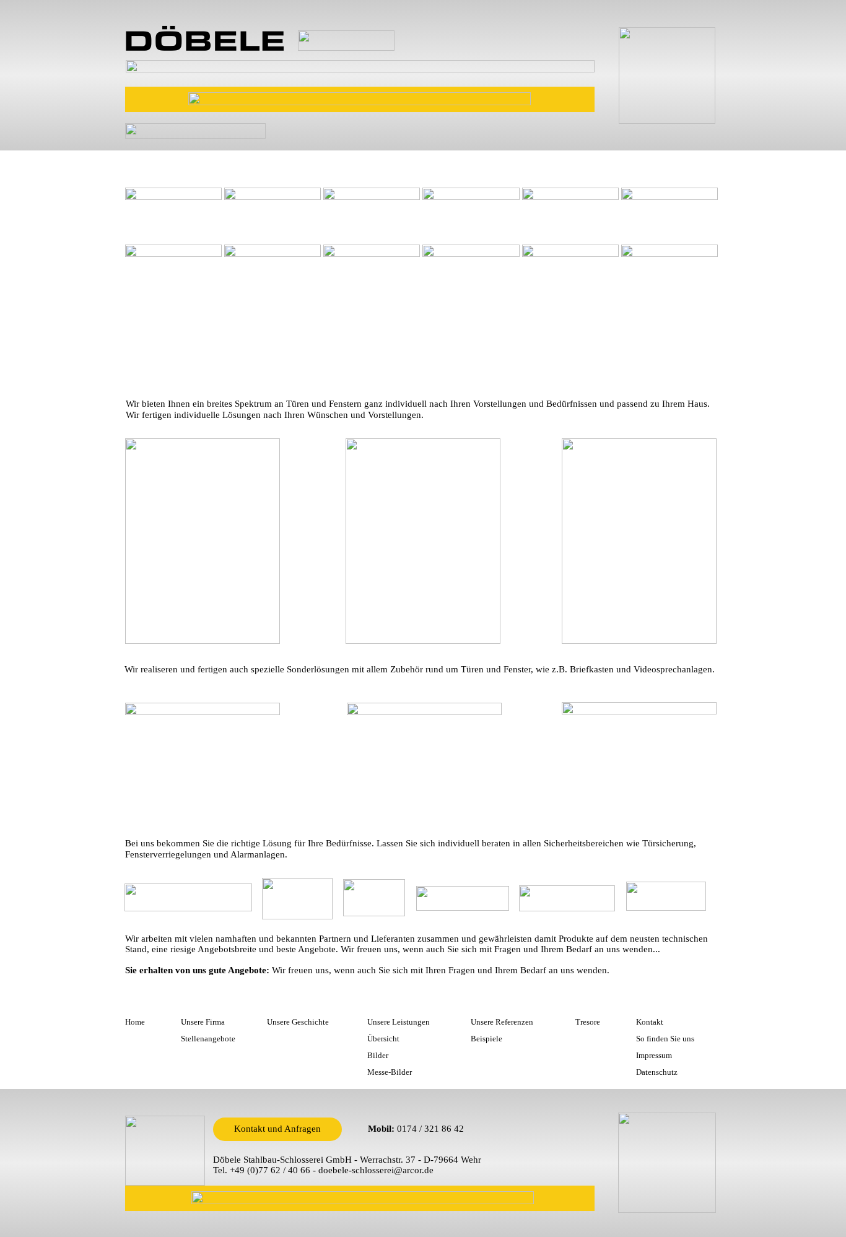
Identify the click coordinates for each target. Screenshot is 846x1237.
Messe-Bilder (389, 1072)
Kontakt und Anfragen (277, 1129)
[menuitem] (142, 158)
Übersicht (383, 1038)
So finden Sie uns (665, 1038)
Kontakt (649, 1021)
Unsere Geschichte (298, 1021)
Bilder (377, 1055)
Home (135, 1021)
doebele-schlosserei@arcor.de (376, 1170)
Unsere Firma (203, 1021)
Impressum (654, 1055)
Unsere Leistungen (398, 1021)
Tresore (587, 1021)
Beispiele (486, 1038)
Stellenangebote (208, 1038)
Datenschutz (657, 1072)
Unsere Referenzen (502, 1021)
